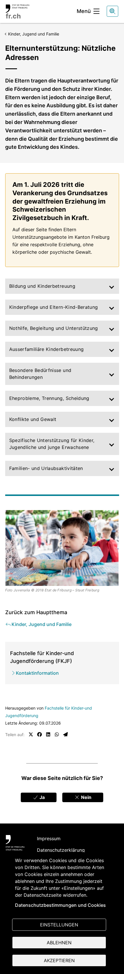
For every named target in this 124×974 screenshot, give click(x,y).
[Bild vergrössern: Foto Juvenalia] (62, 548)
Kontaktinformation (37, 673)
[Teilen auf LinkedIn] (48, 734)
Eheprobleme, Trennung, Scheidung (49, 398)
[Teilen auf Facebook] (39, 734)
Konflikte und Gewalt (33, 419)
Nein (85, 797)
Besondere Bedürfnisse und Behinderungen (40, 373)
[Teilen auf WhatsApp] (57, 734)
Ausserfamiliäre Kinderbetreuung (46, 349)
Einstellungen (59, 925)
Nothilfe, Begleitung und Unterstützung (53, 328)
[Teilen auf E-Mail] (65, 734)
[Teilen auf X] (31, 734)
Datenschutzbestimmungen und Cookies (60, 905)
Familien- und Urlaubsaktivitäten (46, 468)
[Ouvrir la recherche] (112, 11)
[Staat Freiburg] (15, 843)
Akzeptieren (59, 960)
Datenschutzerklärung (61, 850)
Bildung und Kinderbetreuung (42, 286)
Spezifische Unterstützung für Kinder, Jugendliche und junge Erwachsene (52, 443)
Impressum (49, 838)
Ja (41, 797)
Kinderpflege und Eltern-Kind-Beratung (53, 307)
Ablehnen (59, 942)
